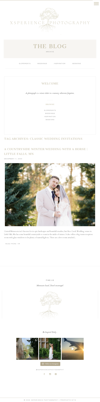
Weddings (42, 63)
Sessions (76, 63)
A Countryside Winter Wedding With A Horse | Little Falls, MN (46, 151)
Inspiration (59, 63)
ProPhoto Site (68, 400)
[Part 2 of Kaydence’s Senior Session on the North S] (50, 349)
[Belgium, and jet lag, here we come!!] (73, 349)
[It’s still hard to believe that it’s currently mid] (27, 349)
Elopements (25, 63)
